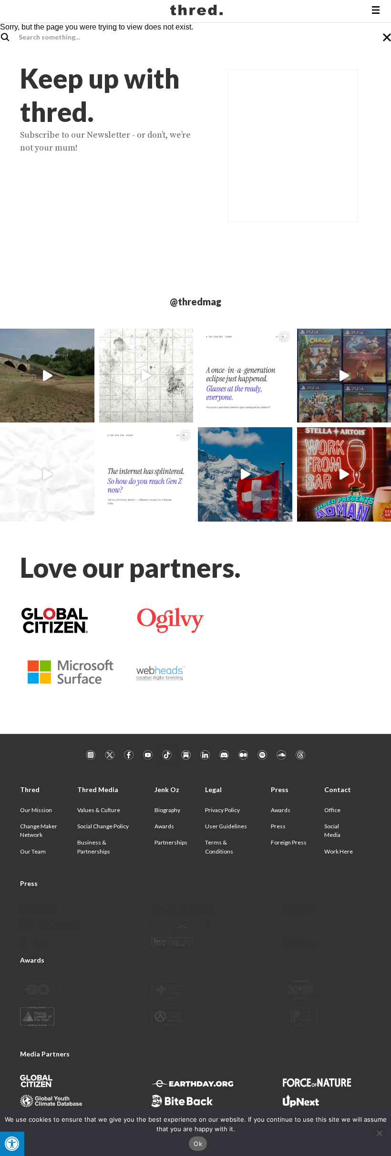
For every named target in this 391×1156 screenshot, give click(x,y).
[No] (379, 1133)
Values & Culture (98, 810)
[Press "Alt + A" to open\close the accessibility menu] (12, 1144)
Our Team (33, 851)
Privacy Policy (222, 810)
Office (332, 810)
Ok (198, 1143)
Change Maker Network (38, 830)
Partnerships (170, 842)
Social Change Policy (103, 826)
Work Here (338, 851)
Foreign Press (289, 842)
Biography (167, 810)
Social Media (332, 830)
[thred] (197, 11)
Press (278, 826)
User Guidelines (226, 826)
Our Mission (36, 810)
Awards (164, 826)
